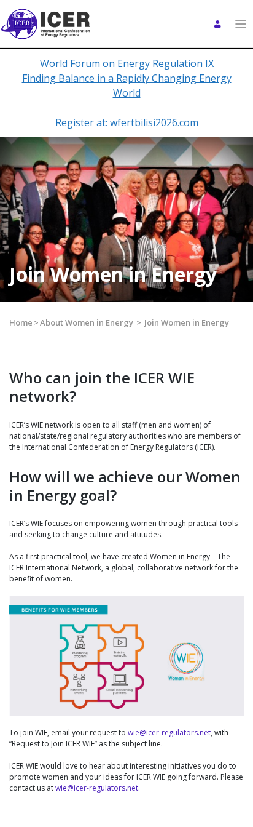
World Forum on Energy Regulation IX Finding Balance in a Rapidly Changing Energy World (127, 78)
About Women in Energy (86, 322)
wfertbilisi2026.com (154, 122)
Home (21, 322)
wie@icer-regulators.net (169, 732)
